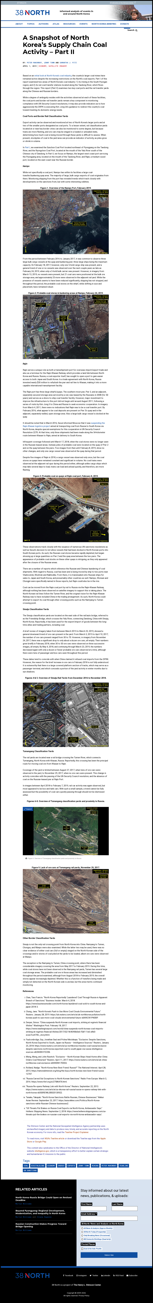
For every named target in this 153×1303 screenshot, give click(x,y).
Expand (29, 809)
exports (71, 1165)
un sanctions (30, 1170)
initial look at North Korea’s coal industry (52, 75)
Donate (124, 24)
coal (26, 1165)
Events (84, 24)
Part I (27, 147)
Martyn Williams (24, 1203)
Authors (44, 24)
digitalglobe (37, 1165)
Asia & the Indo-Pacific (93, 1249)
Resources (69, 24)
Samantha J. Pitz (68, 62)
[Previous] (27, 831)
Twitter (95, 1275)
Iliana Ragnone (44, 1217)
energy (61, 1165)
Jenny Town (49, 62)
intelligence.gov (42, 1151)
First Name (86, 1204)
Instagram (82, 1275)
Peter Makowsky (34, 62)
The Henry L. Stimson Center (87, 1285)
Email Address (89, 1214)
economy (51, 1165)
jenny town (83, 1165)
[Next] (104, 831)
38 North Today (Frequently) (95, 1232)
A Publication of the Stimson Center (122, 3)
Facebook (69, 1275)
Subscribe (133, 1275)
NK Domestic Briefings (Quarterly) (97, 1239)
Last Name (117, 1204)
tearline (123, 1165)
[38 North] (32, 1275)
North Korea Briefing (104, 24)
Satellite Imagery (58, 66)
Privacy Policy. (84, 1296)
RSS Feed (119, 1275)
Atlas (56, 24)
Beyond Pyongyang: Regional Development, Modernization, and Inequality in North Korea (40, 1212)
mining (95, 1165)
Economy (42, 66)
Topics (30, 24)
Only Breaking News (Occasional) (97, 1236)
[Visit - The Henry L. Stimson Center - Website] (45, 3)
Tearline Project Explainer (76, 1132)
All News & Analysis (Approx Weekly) (98, 1228)
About (20, 25)
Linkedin (106, 1275)
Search (131, 30)
